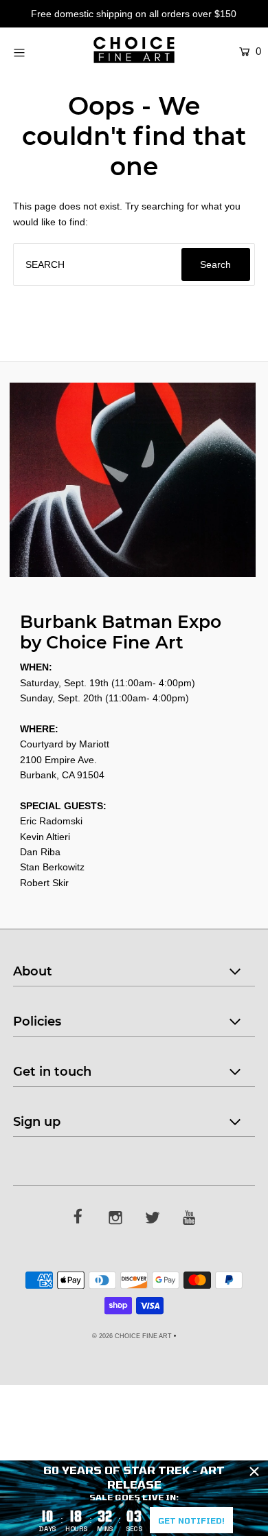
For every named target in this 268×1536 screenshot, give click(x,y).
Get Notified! (191, 1520)
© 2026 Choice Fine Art (132, 1336)
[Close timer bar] (254, 1471)
